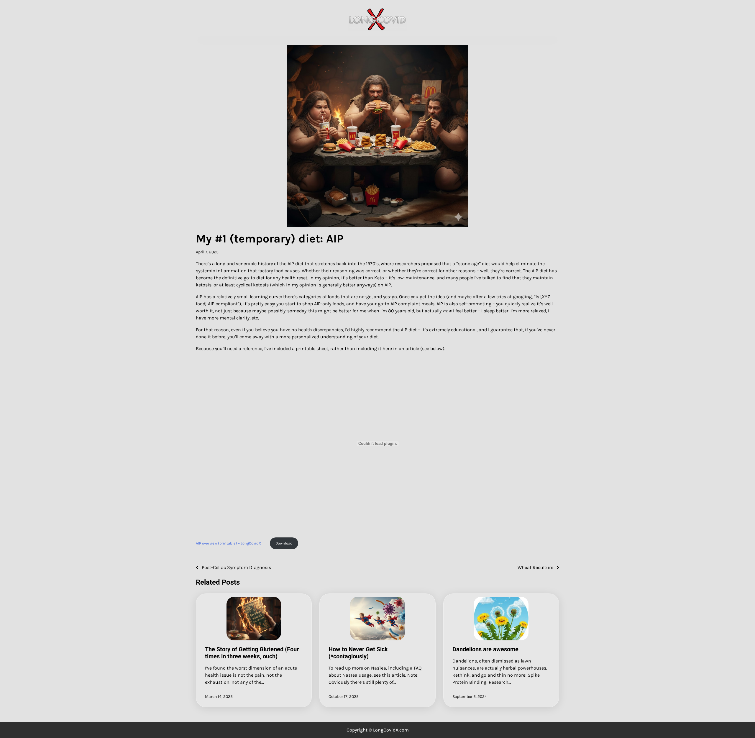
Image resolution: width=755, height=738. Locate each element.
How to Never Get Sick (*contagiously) (358, 653)
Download (284, 543)
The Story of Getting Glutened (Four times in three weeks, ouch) (252, 653)
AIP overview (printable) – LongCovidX (228, 543)
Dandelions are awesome (485, 649)
